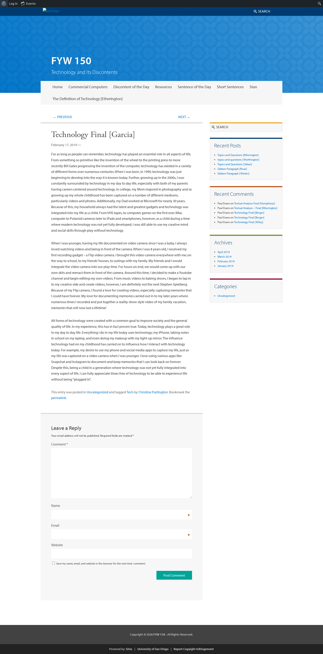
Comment (59, 444)
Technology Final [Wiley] (248, 222)
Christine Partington (153, 392)
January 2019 (225, 265)
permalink (58, 398)
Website (57, 545)
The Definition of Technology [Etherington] (88, 98)
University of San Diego (153, 649)
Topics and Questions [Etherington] (238, 155)
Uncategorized (97, 392)
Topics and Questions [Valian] (235, 164)
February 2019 (226, 261)
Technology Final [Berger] (249, 212)
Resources (163, 86)
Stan (253, 86)
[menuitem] (4, 3)
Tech (130, 392)
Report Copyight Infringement (194, 649)
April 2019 (224, 252)
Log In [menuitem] (13, 3)
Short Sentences (230, 86)
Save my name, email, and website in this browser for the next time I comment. (100, 563)
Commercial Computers (88, 86)
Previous (62, 117)
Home (58, 86)
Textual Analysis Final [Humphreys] (254, 203)
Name (55, 505)
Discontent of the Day (131, 86)
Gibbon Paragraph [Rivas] (232, 168)
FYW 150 (71, 60)
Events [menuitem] (31, 3)
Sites (129, 649)
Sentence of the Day (194, 86)
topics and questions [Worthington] (238, 159)
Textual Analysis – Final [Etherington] (255, 208)
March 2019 (225, 256)
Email (55, 525)
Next (184, 117)
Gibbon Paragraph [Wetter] (233, 173)
